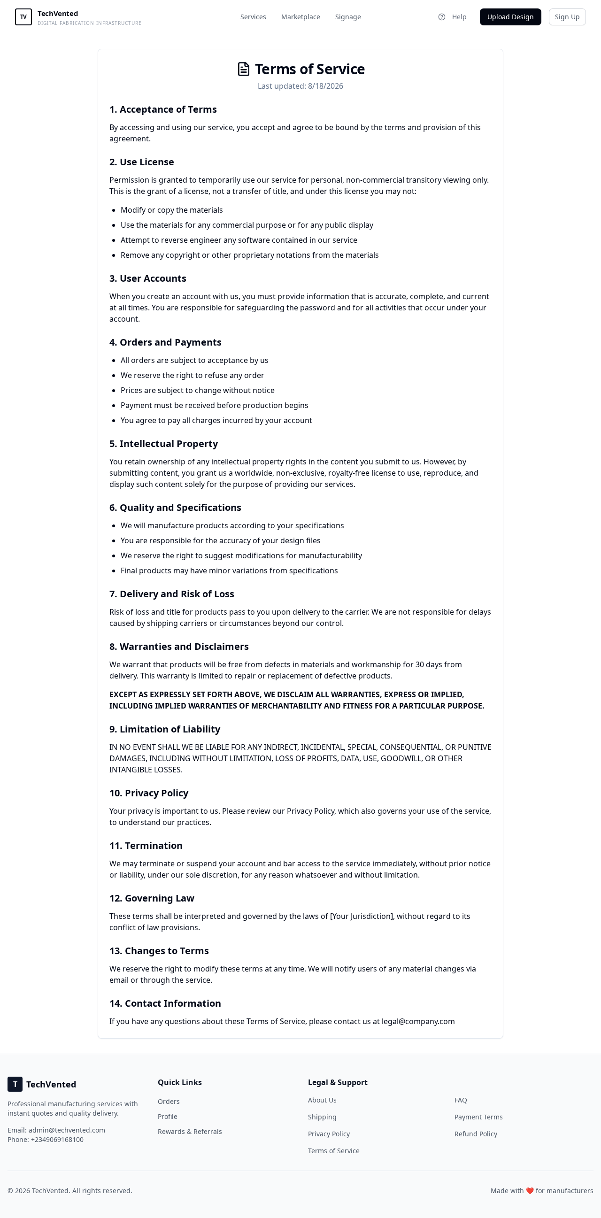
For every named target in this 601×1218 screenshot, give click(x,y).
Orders (169, 1101)
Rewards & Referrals (190, 1131)
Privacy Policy (329, 1133)
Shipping (322, 1116)
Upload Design (510, 16)
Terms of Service (334, 1150)
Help (459, 16)
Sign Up (567, 16)
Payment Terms (479, 1116)
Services (253, 16)
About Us (322, 1099)
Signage (348, 16)
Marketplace (300, 16)
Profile (167, 1116)
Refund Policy (476, 1133)
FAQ (461, 1099)
